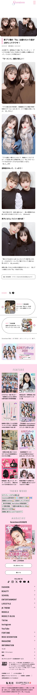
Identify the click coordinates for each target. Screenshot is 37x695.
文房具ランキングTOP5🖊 (22, 500)
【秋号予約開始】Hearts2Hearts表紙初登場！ (15, 503)
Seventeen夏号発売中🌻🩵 (9, 498)
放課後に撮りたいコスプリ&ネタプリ (12, 512)
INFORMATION (8, 645)
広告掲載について (6, 673)
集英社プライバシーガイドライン (9, 675)
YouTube (5, 628)
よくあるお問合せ (18, 673)
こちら (28, 692)
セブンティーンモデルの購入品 (10, 495)
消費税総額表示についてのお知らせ (10, 678)
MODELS (5, 612)
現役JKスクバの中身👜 (8, 509)
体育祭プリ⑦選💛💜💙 (25, 498)
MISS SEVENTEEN (9, 637)
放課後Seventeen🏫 (8, 500)
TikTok (5, 620)
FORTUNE (6, 633)
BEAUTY (5, 591)
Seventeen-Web (6, 338)
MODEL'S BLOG (8, 616)
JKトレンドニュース (25, 338)
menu (34, 4)
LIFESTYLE (6, 603)
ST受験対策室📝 (6, 506)
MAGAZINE (6, 641)
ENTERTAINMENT (9, 599)
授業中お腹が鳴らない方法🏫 (21, 506)
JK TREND (15, 338)
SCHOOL (5, 595)
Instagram (6, 624)
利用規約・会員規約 (25, 675)
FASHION (5, 587)
